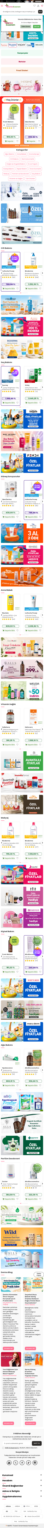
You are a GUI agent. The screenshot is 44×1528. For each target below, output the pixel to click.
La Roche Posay (8, 499)
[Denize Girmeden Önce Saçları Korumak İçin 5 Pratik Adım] (11, 1284)
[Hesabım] (38, 6)
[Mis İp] (22, 1102)
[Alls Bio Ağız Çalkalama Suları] (22, 1124)
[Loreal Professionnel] (22, 419)
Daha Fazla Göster (33, 100)
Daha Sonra (26, 27)
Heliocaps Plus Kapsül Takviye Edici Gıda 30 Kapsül (10, 730)
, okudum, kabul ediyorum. (21, 1448)
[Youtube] (9, 1464)
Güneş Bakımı (8, 169)
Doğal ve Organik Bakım (16, 164)
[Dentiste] (22, 1146)
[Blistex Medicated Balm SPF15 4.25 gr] (33, 112)
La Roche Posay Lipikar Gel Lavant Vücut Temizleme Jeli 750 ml (33, 958)
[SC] (22, 1)
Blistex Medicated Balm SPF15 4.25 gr (31, 125)
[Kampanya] (22, 53)
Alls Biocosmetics (32, 385)
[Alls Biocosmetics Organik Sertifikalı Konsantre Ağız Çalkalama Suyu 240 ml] (10, 1057)
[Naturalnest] (22, 761)
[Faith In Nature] (22, 1010)
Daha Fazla (39, 1274)
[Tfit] (22, 897)
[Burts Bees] (22, 988)
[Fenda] (22, 463)
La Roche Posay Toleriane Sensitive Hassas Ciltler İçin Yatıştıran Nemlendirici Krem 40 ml (10, 616)
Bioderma (6, 271)
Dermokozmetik (28, 159)
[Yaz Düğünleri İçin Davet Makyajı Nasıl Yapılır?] (11, 1359)
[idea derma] (22, 577)
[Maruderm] (22, 1032)
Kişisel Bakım (22, 169)
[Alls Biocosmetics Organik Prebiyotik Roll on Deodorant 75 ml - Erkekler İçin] (10, 1171)
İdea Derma (7, 122)
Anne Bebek (21, 154)
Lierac (27, 613)
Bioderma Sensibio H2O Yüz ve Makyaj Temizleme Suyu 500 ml (10, 844)
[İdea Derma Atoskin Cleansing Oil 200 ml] (33, 260)
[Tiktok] (28, 1464)
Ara (40, 12)
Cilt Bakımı (14, 159)
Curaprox (29, 1068)
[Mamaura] (22, 647)
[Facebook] (22, 1464)
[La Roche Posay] (22, 305)
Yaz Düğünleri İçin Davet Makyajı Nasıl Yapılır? (10, 1371)
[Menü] (2, 6)
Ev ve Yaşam (33, 164)
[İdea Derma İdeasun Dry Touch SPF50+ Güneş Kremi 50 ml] (11, 112)
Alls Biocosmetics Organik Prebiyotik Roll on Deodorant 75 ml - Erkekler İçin (10, 1185)
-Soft (8, 1526)
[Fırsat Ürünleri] (22, 70)
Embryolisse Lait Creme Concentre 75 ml (32, 844)
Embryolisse (30, 841)
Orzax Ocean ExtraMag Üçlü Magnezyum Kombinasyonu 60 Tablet (33, 730)
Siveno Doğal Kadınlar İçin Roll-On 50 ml (32, 1185)
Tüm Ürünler (30, 178)
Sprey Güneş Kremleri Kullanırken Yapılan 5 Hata (31, 1372)
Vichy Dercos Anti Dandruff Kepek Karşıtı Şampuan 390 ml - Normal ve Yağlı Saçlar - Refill (10, 388)
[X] (15, 1464)
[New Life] (22, 805)
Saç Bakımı (36, 174)
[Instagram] (35, 1464)
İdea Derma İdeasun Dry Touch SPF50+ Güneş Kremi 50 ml (10, 125)
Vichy (4, 385)
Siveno (27, 1182)
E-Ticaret (14, 1526)
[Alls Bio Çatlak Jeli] (22, 669)
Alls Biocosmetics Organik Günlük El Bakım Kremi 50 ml (8, 958)
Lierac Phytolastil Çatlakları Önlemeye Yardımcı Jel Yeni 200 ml (32, 616)
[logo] (12, 5)
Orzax (27, 727)
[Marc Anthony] (22, 441)
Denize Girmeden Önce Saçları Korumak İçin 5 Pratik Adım (10, 1298)
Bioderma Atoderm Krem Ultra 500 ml (9, 274)
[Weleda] (22, 691)
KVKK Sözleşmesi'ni (12, 1448)
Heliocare (6, 727)
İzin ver (36, 27)
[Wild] (22, 1237)
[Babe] (22, 555)
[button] (15, 145)
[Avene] (22, 327)
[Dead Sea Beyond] (22, 533)
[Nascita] (22, 875)
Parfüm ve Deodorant (20, 174)
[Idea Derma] (22, 192)
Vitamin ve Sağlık (16, 178)
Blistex (27, 122)
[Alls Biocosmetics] (22, 213)
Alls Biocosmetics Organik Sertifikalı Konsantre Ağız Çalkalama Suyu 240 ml (9, 1071)
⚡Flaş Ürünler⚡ (12, 99)
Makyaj (6, 174)
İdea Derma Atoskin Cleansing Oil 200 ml (32, 274)
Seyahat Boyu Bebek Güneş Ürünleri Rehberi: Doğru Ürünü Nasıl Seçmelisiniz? (32, 1299)
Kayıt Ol (37, 1443)
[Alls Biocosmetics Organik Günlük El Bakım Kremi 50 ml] (10, 944)
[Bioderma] (22, 349)
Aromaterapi (34, 154)
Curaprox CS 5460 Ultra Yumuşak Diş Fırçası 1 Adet (33, 1071)
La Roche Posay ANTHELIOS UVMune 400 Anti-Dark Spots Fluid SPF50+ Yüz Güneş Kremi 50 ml (10, 503)
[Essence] (22, 918)
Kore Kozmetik (35, 169)
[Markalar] (22, 61)
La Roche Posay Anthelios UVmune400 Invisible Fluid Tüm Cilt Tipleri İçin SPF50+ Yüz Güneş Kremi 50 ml (33, 503)
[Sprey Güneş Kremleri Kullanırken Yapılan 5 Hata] (33, 1359)
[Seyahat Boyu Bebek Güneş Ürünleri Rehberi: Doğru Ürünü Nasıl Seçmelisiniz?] (33, 1284)
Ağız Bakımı (9, 154)
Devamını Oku (8, 1348)
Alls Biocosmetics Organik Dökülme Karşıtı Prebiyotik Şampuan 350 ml (31, 388)
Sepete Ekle (10, 141)
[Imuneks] (22, 783)
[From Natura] (22, 235)
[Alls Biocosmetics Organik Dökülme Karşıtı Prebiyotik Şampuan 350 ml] (33, 374)
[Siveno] (22, 1216)
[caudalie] (22, 85)
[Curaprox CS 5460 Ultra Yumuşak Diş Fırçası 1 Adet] (33, 1057)
